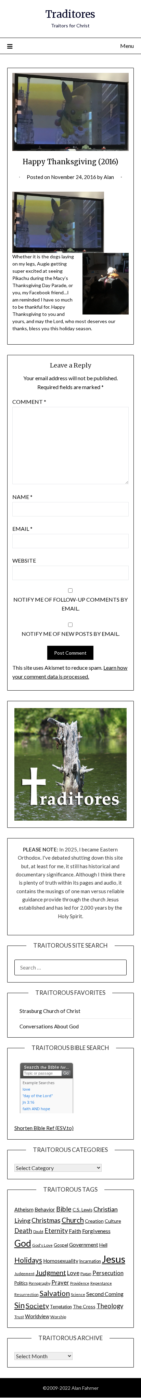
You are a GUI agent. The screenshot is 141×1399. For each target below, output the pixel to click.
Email (22, 528)
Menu (127, 45)
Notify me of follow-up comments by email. (70, 604)
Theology (110, 1306)
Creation (94, 1221)
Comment (29, 401)
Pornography (39, 1283)
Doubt (38, 1231)
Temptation (61, 1306)
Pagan (85, 1273)
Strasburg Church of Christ (50, 1011)
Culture (113, 1221)
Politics (21, 1283)
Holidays (28, 1260)
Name (22, 496)
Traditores (70, 14)
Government (83, 1245)
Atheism (24, 1209)
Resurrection (26, 1294)
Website (24, 560)
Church (73, 1220)
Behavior (45, 1209)
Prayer (60, 1282)
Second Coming (105, 1294)
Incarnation (90, 1261)
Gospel (61, 1245)
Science (78, 1294)
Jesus (113, 1259)
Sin (19, 1305)
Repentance (101, 1283)
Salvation (55, 1293)
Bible (64, 1209)
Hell (103, 1245)
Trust (19, 1316)
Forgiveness (96, 1231)
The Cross (84, 1306)
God (22, 1243)
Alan (109, 177)
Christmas (46, 1220)
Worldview (37, 1316)
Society (37, 1305)
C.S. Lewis (82, 1209)
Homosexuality (60, 1261)
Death (23, 1230)
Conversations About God (49, 1026)
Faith (75, 1231)
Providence (79, 1283)
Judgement (24, 1273)
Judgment (51, 1272)
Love (73, 1273)
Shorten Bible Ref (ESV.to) (44, 1128)
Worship (58, 1316)
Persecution (108, 1273)
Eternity (56, 1230)
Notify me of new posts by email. (70, 633)
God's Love (42, 1245)
